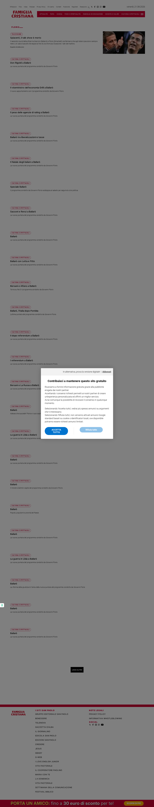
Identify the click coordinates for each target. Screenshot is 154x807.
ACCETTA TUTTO (56, 431)
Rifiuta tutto (91, 429)
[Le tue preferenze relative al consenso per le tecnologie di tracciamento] (2, 605)
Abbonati (106, 371)
